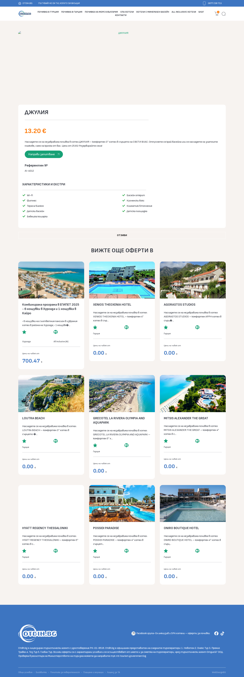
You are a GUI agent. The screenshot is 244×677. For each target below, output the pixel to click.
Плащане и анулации (93, 672)
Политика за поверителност (65, 672)
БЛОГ (201, 11)
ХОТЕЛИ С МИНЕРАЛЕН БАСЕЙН (152, 11)
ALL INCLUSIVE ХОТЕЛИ (184, 11)
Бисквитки (41, 672)
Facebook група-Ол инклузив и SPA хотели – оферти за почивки (173, 633)
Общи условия (25, 672)
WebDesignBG (219, 672)
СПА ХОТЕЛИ (127, 11)
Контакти (120, 15)
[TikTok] (223, 633)
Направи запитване (41, 154)
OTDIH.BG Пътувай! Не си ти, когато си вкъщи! (51, 3)
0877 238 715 (215, 3)
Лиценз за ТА (113, 672)
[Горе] (239, 672)
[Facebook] (217, 633)
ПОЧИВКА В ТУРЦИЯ (48, 11)
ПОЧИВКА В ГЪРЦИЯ (71, 11)
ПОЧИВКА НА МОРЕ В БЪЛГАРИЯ (101, 11)
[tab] (122, 235)
